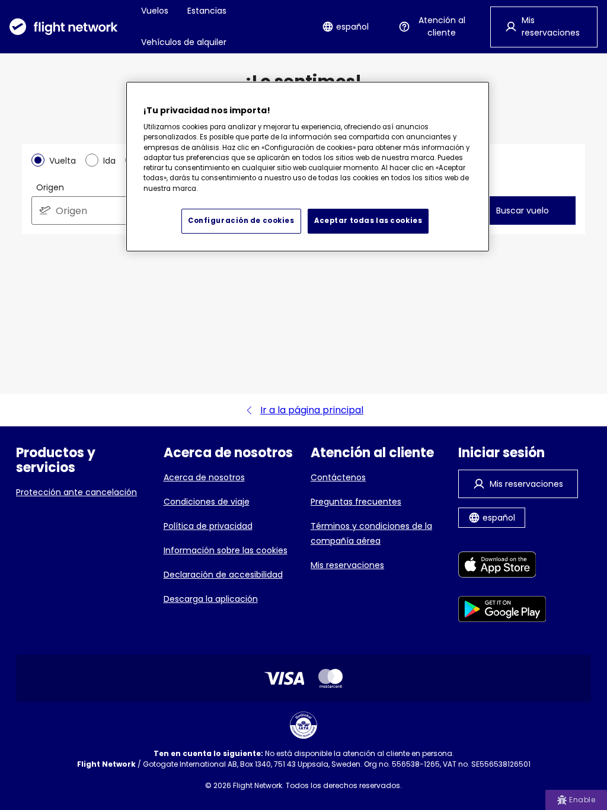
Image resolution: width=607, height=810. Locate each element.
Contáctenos (338, 477)
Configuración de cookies (241, 220)
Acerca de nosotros (204, 477)
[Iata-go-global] (303, 725)
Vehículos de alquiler (183, 42)
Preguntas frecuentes (356, 502)
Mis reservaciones (347, 565)
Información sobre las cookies (225, 550)
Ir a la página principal (311, 410)
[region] (308, 166)
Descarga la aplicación (211, 599)
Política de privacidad (208, 526)
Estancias (206, 11)
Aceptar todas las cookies (368, 220)
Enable (582, 800)
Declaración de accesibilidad (223, 575)
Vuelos (154, 11)
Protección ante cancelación (76, 492)
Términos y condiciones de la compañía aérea (371, 533)
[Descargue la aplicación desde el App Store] (502, 566)
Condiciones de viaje (207, 502)
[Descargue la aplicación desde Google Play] (502, 611)
